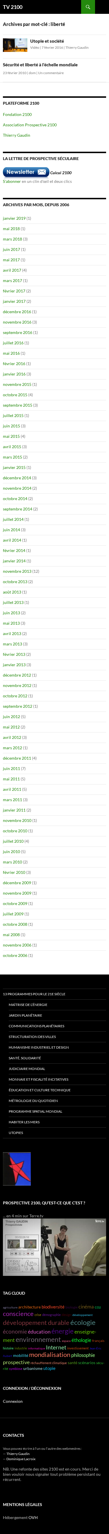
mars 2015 (12, 457)
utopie (49, 1368)
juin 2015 (11, 425)
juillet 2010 (13, 841)
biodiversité (53, 1306)
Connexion (13, 1401)
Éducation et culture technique (40, 1090)
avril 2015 (12, 446)
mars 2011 (12, 799)
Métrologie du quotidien (33, 1101)
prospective (16, 1362)
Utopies (16, 1133)
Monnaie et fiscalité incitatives (38, 1079)
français (98, 1340)
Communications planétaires (36, 1026)
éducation (39, 1331)
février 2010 (14, 872)
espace (66, 1341)
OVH (33, 1517)
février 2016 (14, 363)
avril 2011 (12, 789)
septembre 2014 (17, 508)
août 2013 (12, 591)
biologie (71, 1307)
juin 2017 (11, 249)
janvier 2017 (14, 301)
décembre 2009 (17, 882)
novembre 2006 (17, 944)
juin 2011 (11, 768)
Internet (56, 1347)
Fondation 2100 (17, 114)
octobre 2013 (15, 581)
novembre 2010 (17, 820)
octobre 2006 (15, 955)
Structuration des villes (32, 1036)
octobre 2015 (15, 394)
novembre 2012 (17, 685)
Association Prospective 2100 (30, 124)
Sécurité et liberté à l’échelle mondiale (40, 64)
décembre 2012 (17, 675)
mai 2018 (11, 228)
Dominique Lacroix (20, 1459)
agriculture (10, 1307)
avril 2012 (12, 737)
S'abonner (12, 181)
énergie (62, 1331)
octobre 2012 (15, 695)
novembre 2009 (17, 893)
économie (15, 1331)
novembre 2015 (17, 384)
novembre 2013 (17, 571)
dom (32, 73)
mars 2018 (12, 238)
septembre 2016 (17, 332)
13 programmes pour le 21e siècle (34, 994)
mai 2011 (11, 778)
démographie (51, 1315)
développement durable (36, 1322)
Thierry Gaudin (77, 47)
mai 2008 (11, 934)
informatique (36, 1348)
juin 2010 (11, 851)
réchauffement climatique (49, 1363)
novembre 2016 (17, 322)
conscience (18, 1313)
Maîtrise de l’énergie (28, 1004)
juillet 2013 (13, 602)
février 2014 (14, 550)
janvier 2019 (14, 218)
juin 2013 (11, 612)
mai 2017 (11, 259)
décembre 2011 (17, 758)
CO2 (98, 1307)
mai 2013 (11, 623)
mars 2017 (12, 280)
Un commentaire (51, 73)
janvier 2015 (14, 467)
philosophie (83, 1355)
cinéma (86, 1307)
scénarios (86, 1362)
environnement (38, 1339)
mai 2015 (11, 436)
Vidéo (34, 47)
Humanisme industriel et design (39, 1047)
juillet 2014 (13, 519)
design (67, 1315)
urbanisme (32, 1368)
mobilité (20, 1355)
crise (38, 1315)
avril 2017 (12, 270)
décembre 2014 (17, 477)
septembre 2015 (17, 405)
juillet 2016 (13, 342)
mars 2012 (12, 747)
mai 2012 (11, 726)
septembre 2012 (17, 706)
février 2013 (14, 654)
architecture (29, 1307)
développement (82, 1315)
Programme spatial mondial (35, 1111)
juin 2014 (11, 529)
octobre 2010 (15, 830)
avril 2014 (12, 540)
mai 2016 (11, 353)
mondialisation (49, 1354)
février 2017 (14, 290)
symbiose (15, 1368)
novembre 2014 (17, 488)
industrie (21, 1348)
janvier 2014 (14, 560)
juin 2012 (11, 716)
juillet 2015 (13, 415)
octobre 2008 (15, 924)
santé (72, 1362)
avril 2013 (12, 633)
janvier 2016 (14, 373)
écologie (83, 1322)
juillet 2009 (13, 913)
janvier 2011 (14, 810)
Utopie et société (47, 41)
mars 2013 (12, 643)
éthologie (81, 1340)
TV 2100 (12, 7)
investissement (78, 1348)
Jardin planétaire (25, 1015)
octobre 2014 (15, 498)
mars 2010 (12, 861)
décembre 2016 (17, 311)
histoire (8, 1348)
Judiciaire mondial (27, 1069)
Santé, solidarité (25, 1058)
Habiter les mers (24, 1122)
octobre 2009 (15, 903)
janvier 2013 (14, 664)
